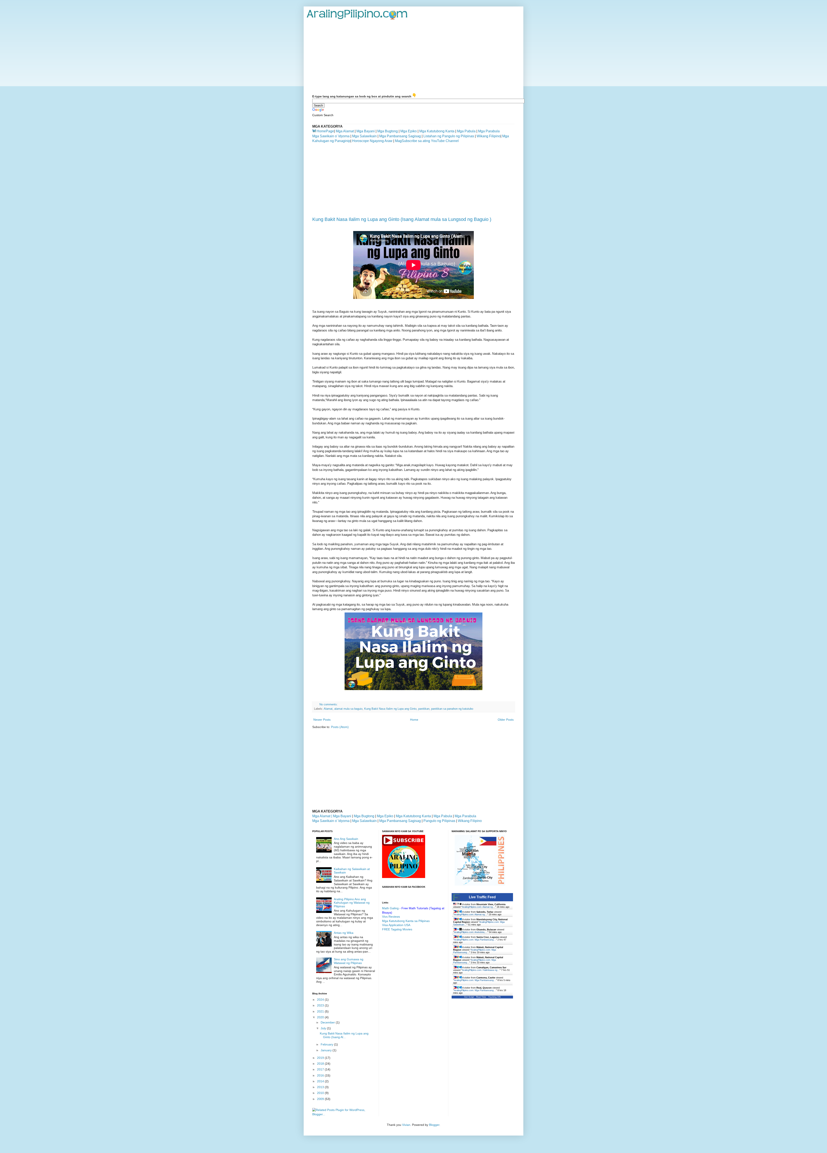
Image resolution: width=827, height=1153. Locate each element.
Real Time (481, 997)
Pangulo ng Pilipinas (439, 821)
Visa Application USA (396, 925)
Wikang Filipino (489, 136)
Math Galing (390, 908)
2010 (321, 1093)
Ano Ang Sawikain (346, 839)
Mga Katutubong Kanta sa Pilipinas (406, 921)
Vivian (406, 1124)
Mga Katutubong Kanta (436, 131)
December (328, 1022)
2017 (321, 1069)
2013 (321, 1087)
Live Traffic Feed (482, 897)
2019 (321, 1057)
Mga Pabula (466, 131)
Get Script (469, 997)
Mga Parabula (489, 131)
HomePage (325, 131)
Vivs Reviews (391, 916)
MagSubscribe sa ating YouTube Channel (426, 141)
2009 (321, 1099)
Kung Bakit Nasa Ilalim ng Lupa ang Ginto (390, 708)
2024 (321, 999)
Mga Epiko (408, 131)
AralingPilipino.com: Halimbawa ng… (481, 970)
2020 (321, 1017)
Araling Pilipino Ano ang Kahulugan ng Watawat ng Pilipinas (352, 902)
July (324, 1028)
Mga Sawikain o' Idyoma (331, 136)
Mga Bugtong (387, 131)
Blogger (434, 1124)
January (327, 1050)
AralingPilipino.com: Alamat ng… (478, 907)
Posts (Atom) (340, 727)
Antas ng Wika (343, 932)
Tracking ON (494, 997)
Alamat (328, 708)
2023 (321, 1005)
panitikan (423, 708)
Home (414, 719)
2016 (321, 1075)
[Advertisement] (413, 56)
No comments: (329, 704)
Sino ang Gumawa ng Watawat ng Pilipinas (348, 961)
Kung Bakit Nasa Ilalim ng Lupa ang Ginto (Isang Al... (344, 1035)
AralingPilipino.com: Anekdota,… (470, 932)
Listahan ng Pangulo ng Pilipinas (448, 136)
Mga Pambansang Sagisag (400, 136)
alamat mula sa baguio (348, 708)
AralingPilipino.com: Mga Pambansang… (475, 939)
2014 (321, 1081)
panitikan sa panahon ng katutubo (452, 708)
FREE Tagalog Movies (397, 929)
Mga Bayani (365, 131)
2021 (321, 1011)
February (327, 1044)
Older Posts (506, 719)
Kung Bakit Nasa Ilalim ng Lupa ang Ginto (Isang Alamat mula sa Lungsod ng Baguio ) (401, 219)
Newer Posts (322, 719)
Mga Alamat (345, 131)
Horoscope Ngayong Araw (371, 141)
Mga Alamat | (322, 816)
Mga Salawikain (364, 136)
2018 (321, 1063)
